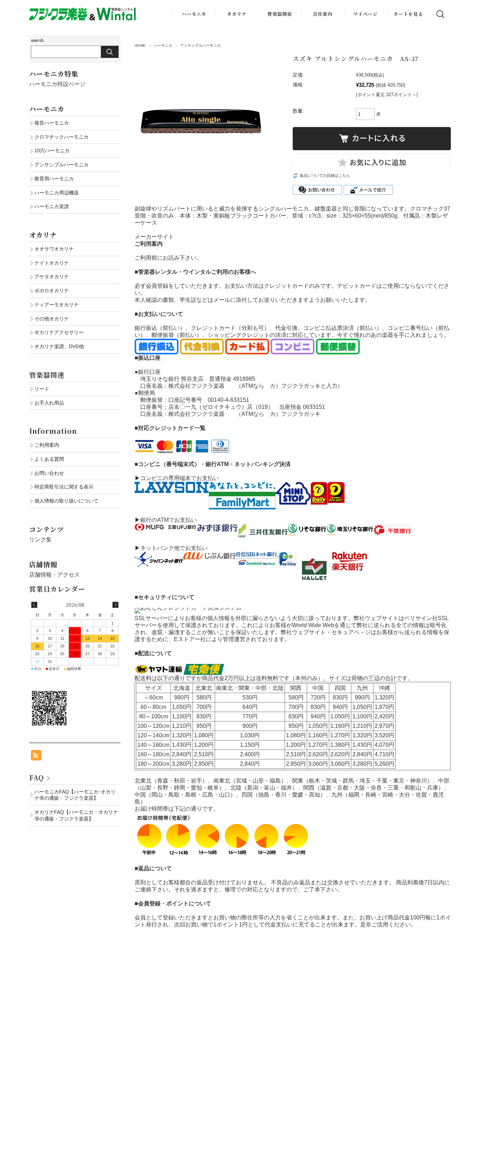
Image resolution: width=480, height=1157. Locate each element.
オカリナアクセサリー (59, 332)
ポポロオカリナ (51, 290)
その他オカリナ (51, 318)
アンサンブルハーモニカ (200, 45)
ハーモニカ (194, 14)
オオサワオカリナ (54, 249)
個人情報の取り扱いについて (66, 501)
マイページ (365, 14)
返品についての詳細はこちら (325, 175)
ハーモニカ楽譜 (51, 206)
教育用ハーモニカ (54, 178)
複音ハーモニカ (51, 123)
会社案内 (322, 14)
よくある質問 (49, 459)
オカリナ (237, 14)
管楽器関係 (279, 14)
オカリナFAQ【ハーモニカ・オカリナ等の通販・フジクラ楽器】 (76, 815)
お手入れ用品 (49, 403)
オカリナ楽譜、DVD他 (59, 346)
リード (41, 389)
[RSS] (36, 757)
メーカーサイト (154, 237)
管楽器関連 (46, 374)
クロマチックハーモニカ (61, 137)
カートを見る (408, 14)
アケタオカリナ (51, 276)
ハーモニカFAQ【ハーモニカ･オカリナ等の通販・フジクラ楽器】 (75, 795)
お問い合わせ (49, 473)
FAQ (36, 777)
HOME (140, 45)
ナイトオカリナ (51, 263)
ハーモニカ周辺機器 (56, 192)
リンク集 (40, 540)
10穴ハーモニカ (52, 150)
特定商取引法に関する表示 (63, 487)
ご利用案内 (46, 445)
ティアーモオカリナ (56, 304)
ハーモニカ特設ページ (57, 84)
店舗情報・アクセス (54, 575)
